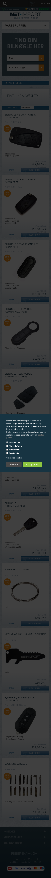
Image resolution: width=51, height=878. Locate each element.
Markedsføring (15, 446)
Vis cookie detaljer (14, 458)
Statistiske (14, 453)
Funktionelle (15, 449)
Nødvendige (14, 442)
